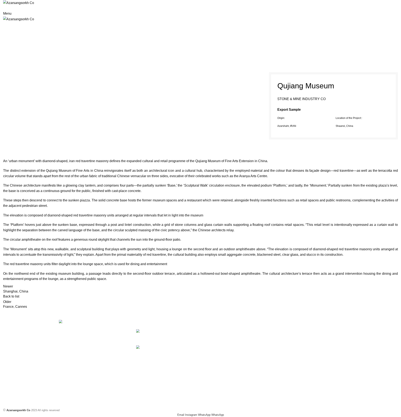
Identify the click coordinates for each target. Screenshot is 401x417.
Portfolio (274, 347)
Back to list (11, 296)
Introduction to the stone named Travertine (178, 353)
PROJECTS (194, 47)
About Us (275, 354)
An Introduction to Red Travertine (169, 337)
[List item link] (67, 372)
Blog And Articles (280, 339)
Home (181, 47)
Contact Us (276, 361)
